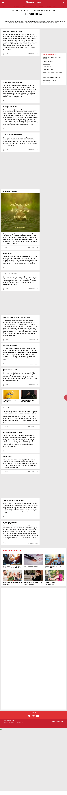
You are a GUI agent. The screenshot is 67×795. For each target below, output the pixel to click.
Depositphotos (19, 722)
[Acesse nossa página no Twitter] (29, 716)
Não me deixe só (47, 66)
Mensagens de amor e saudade (50, 74)
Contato (54, 721)
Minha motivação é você (48, 69)
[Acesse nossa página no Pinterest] (33, 716)
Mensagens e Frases (28, 10)
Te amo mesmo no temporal (49, 80)
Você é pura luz (46, 64)
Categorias (15, 10)
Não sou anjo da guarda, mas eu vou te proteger (52, 58)
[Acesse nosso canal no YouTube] (37, 716)
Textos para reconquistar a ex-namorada (52, 72)
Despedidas (52, 10)
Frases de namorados (48, 61)
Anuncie (60, 721)
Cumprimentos (42, 10)
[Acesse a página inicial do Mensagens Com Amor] (33, 2)
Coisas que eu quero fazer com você (51, 77)
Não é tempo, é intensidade (49, 82)
